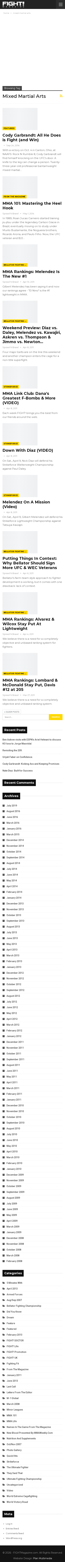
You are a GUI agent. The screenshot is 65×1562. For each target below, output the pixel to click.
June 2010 (12, 1140)
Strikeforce (11, 387)
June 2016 (12, 817)
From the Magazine (14, 197)
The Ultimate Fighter (17, 1467)
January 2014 (13, 897)
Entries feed (12, 1528)
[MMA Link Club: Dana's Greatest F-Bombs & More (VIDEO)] (20, 377)
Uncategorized (15, 1484)
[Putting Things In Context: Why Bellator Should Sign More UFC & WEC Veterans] (20, 542)
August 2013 (13, 926)
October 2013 (13, 915)
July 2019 (11, 805)
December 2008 (15, 1238)
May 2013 (11, 944)
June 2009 (12, 1209)
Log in (9, 1523)
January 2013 (13, 967)
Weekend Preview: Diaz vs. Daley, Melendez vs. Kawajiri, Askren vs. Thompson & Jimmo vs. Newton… (31, 335)
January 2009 (13, 1232)
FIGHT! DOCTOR (15, 1340)
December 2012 (15, 973)
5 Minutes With (14, 1283)
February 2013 (14, 961)
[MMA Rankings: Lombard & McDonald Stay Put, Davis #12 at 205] (20, 664)
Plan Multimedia (42, 1558)
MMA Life (12, 1421)
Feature (11, 1323)
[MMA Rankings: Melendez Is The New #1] (20, 255)
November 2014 (15, 846)
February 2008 (14, 1261)
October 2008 (13, 1249)
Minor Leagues (15, 1409)
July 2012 (11, 1001)
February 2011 (14, 1094)
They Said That (14, 1473)
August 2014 (13, 863)
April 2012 (12, 1019)
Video (10, 1490)
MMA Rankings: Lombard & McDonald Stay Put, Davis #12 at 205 (30, 685)
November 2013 (15, 909)
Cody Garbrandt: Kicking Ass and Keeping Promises (30, 764)
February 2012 (14, 1030)
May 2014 (11, 880)
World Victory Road (17, 1502)
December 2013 (15, 903)
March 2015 (12, 834)
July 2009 (11, 1203)
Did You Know (14, 1311)
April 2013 (12, 949)
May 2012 (11, 1013)
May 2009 (11, 1215)
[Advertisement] (32, 49)
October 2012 (13, 984)
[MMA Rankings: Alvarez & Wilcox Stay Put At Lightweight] (20, 603)
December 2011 (15, 1042)
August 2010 (13, 1128)
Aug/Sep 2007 (14, 1300)
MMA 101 (12, 1415)
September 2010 (15, 1122)
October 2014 (13, 851)
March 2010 (12, 1157)
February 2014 (14, 892)
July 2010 (11, 1134)
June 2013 (12, 938)
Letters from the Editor (19, 1392)
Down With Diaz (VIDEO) (27, 450)
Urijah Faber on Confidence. (17, 757)
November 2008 (15, 1244)
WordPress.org (14, 1538)
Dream (10, 1317)
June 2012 (12, 1007)
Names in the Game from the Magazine (29, 1427)
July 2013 (11, 932)
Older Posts (12, 712)
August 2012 (13, 996)
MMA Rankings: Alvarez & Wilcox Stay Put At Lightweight (28, 624)
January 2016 (13, 828)
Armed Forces (14, 1294)
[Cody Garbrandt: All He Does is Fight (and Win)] (20, 119)
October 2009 (13, 1186)
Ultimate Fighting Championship (24, 1479)
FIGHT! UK (12, 1357)
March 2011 (12, 1088)
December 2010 (15, 1105)
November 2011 (15, 1047)
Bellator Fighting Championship (16, 265)
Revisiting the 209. (12, 750)
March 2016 (12, 823)
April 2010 (12, 1151)
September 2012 (15, 990)
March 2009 (12, 1226)
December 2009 (15, 1174)
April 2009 (12, 1221)
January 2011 (13, 1099)
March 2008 (12, 1255)
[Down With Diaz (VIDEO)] (20, 434)
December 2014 (15, 840)
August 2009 (13, 1197)
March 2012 (12, 1024)
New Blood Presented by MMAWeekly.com (30, 1433)
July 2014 (11, 869)
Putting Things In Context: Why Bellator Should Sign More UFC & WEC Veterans (29, 563)
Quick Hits (12, 1456)
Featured (9, 128)
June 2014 (12, 874)
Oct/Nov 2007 (14, 1444)
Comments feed (15, 1533)
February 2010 (14, 1163)
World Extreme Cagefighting (22, 1496)
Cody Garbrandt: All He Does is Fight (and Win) (31, 137)
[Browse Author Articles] (4, 145)
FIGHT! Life (12, 1346)
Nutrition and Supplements (21, 1438)
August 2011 (13, 1065)
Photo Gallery (14, 1450)
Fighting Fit (13, 1363)
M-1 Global (13, 1398)
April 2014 (12, 886)
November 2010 (15, 1111)
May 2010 (11, 1146)
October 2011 (13, 1053)
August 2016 (13, 811)
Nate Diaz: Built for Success (17, 770)
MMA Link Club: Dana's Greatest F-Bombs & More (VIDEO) (29, 398)
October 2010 (13, 1117)
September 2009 (15, 1192)
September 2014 (15, 857)
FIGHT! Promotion (16, 1352)
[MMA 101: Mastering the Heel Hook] (20, 187)
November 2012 (15, 978)
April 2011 (12, 1082)
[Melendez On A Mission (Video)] (20, 486)
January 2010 (13, 1169)
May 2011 (11, 1076)
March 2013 (12, 955)
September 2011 (15, 1059)
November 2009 (15, 1180)
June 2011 (12, 1071)
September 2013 (15, 920)
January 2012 (13, 1036)
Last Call (11, 1386)
